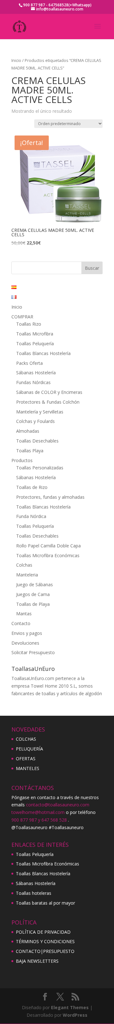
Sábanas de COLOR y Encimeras (49, 392)
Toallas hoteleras (33, 893)
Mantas (24, 614)
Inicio (16, 60)
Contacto (20, 623)
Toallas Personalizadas (39, 468)
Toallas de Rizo (32, 487)
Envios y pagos (26, 633)
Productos (22, 460)
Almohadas (27, 431)
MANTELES (27, 768)
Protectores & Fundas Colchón (47, 402)
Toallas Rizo (28, 324)
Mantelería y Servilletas (39, 412)
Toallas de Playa (33, 604)
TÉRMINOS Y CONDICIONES (45, 941)
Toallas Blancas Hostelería (43, 353)
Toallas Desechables (37, 441)
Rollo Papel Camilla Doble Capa (48, 546)
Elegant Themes (70, 1007)
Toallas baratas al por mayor (45, 903)
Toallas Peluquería (35, 343)
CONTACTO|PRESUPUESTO (45, 951)
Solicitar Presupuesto (33, 652)
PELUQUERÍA (29, 749)
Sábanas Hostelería (36, 373)
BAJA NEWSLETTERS (37, 961)
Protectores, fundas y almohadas (50, 497)
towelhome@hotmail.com (38, 812)
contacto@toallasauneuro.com (57, 805)
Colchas (24, 565)
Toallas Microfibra (34, 334)
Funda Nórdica (31, 516)
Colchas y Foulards (35, 421)
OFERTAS (25, 759)
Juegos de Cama (33, 594)
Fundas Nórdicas (33, 382)
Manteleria (27, 575)
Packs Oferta (29, 363)
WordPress (75, 1015)
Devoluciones (25, 643)
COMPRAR (22, 317)
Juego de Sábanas (34, 584)
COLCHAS (26, 739)
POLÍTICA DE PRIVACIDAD (43, 932)
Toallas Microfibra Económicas (47, 555)
